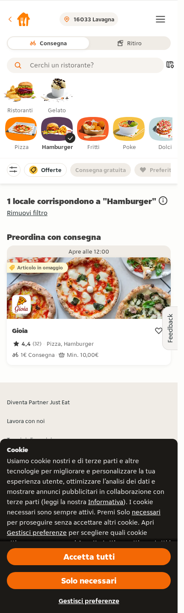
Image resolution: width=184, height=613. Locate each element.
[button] (19, 19)
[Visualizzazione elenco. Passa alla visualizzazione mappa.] (170, 65)
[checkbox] (21, 134)
